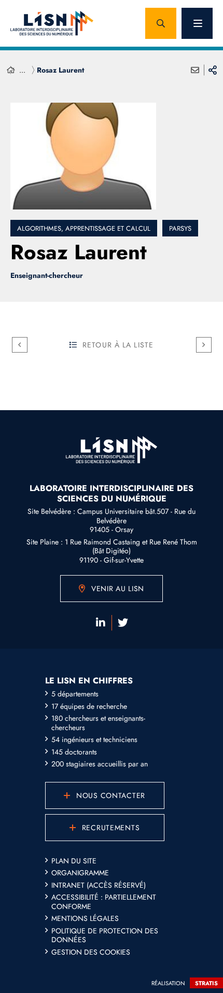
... (22, 70)
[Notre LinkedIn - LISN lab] (100, 623)
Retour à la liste (118, 345)
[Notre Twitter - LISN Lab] (123, 623)
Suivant (204, 345)
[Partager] (212, 70)
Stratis (206, 983)
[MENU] (197, 23)
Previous (19, 345)
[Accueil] (11, 70)
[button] (160, 23)
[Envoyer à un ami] (195, 70)
